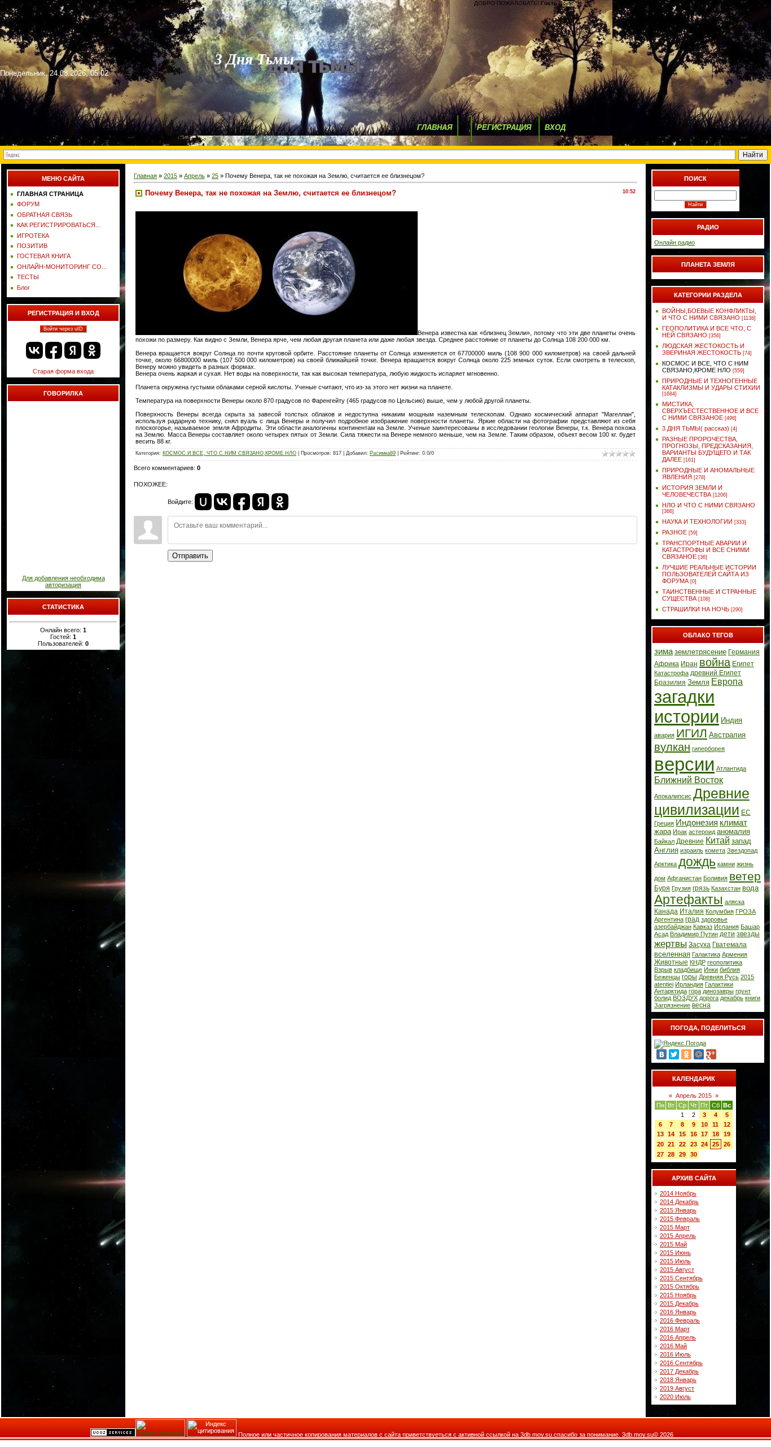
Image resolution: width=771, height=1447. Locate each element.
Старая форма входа (63, 371)
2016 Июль (675, 1354)
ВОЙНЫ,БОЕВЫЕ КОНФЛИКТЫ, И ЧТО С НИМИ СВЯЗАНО (709, 314)
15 (682, 1134)
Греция (664, 823)
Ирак (680, 831)
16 (693, 1134)
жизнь (745, 864)
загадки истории (686, 706)
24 (704, 1144)
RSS (568, 3)
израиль (691, 850)
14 (671, 1134)
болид (662, 997)
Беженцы (667, 977)
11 (715, 1124)
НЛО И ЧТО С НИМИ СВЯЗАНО (708, 505)
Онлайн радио (674, 242)
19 (727, 1134)
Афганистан (684, 878)
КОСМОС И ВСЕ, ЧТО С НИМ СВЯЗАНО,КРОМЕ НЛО (229, 453)
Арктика (665, 864)
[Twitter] (674, 1054)
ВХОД (555, 127)
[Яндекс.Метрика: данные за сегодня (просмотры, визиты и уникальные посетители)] (160, 1428)
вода (750, 888)
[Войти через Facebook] (53, 350)
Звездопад (742, 850)
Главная (145, 175)
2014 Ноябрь (678, 1193)
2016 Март (675, 1329)
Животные (671, 962)
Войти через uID (63, 329)
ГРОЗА (745, 911)
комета (715, 850)
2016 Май (673, 1345)
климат (733, 822)
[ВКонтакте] (661, 1054)
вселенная (672, 954)
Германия (744, 652)
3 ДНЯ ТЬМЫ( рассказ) (695, 428)
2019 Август (677, 1388)
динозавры (718, 991)
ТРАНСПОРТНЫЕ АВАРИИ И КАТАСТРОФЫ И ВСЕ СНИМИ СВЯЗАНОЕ (706, 550)
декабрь (731, 997)
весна (701, 1005)
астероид (702, 831)
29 (682, 1154)
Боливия (715, 878)
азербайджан (672, 926)
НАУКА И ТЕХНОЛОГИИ (697, 521)
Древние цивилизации (702, 801)
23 (693, 1144)
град (692, 919)
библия (730, 969)
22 (682, 1144)
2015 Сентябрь (681, 1278)
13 (660, 1134)
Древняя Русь (719, 977)
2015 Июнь (675, 1252)
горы (689, 977)
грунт (743, 991)
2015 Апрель (678, 1235)
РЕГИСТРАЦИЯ (504, 127)
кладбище (688, 969)
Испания (726, 926)
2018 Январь (678, 1379)
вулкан (672, 747)
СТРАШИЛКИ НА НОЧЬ (695, 609)
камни (726, 864)
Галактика (706, 954)
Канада (666, 911)
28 (671, 1154)
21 (671, 1144)
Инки (711, 969)
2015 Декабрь (679, 1303)
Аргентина (669, 919)
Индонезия (697, 822)
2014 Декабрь (679, 1201)
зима (663, 651)
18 (715, 1134)
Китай (718, 840)
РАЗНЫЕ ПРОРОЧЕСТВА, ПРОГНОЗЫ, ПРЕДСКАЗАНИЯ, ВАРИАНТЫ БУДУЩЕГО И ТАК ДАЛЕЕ (707, 449)
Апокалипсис (672, 796)
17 (704, 1134)
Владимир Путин (694, 934)
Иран (689, 664)
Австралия (727, 735)
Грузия (681, 888)
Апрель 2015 (694, 1095)
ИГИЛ (691, 733)
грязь (701, 888)
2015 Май (673, 1244)
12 (727, 1124)
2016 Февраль (680, 1320)
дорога (709, 997)
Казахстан (726, 888)
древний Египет (715, 673)
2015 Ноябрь (678, 1295)
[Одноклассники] (686, 1054)
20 (660, 1144)
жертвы (670, 943)
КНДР (698, 962)
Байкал (664, 841)
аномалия (733, 831)
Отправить (190, 555)
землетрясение (700, 652)
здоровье (714, 919)
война (714, 662)
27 (660, 1154)
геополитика (724, 962)
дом (659, 878)
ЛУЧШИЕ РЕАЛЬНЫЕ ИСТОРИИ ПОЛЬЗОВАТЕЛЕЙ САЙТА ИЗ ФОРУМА (709, 574)
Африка (666, 664)
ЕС (746, 812)
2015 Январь (678, 1210)
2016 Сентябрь (681, 1362)
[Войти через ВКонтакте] (34, 350)
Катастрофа (671, 673)
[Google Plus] (711, 1054)
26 (727, 1144)
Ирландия (689, 984)
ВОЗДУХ (685, 997)
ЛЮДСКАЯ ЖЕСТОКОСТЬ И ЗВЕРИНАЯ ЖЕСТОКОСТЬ (703, 349)
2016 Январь (678, 1312)
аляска (734, 901)
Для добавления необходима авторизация (63, 581)
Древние (690, 841)
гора (695, 991)
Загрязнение (672, 1005)
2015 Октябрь (679, 1286)
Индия (731, 720)
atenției (663, 984)
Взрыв (663, 969)
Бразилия (670, 682)
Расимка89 (383, 453)
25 (215, 175)
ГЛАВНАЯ (434, 127)
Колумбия (720, 911)
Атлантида (731, 768)
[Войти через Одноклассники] (92, 350)
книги (752, 997)
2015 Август (677, 1269)
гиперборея (708, 748)
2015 (170, 175)
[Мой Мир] (699, 1054)
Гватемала (729, 945)
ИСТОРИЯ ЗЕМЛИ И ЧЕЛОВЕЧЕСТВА (692, 491)
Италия (692, 911)
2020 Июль (675, 1396)
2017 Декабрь (679, 1371)
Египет (743, 664)
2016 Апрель (678, 1337)
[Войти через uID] (203, 501)
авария (664, 735)
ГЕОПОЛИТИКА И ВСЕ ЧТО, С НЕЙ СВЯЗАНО (706, 331)
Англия (666, 850)
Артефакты (688, 899)
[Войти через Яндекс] (72, 350)
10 (704, 1124)
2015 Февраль (680, 1218)
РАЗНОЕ (674, 532)
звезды (748, 934)
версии (684, 764)
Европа (727, 681)
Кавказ (702, 926)
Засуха (700, 945)
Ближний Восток (688, 780)
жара (662, 831)
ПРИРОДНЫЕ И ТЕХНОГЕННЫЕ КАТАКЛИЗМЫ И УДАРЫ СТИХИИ (711, 384)
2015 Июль (675, 1261)
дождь (697, 861)
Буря (662, 888)
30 (693, 1154)
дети (727, 934)
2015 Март (675, 1227)
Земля (698, 682)
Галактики (719, 984)
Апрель (194, 175)
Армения (734, 954)
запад (741, 841)
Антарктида (670, 991)
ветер (745, 876)
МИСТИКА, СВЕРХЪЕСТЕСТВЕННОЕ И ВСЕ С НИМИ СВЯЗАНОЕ (710, 411)
